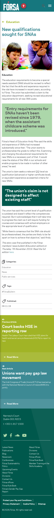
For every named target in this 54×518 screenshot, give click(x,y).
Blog (4, 453)
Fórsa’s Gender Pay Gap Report (12, 490)
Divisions (6, 476)
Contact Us (7, 479)
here (11, 252)
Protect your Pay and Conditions (17, 500)
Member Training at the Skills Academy (39, 465)
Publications (7, 450)
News (4, 272)
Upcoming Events (9, 469)
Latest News (7, 447)
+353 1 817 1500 (14, 424)
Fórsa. (12, 510)
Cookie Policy (29, 504)
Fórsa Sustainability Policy (11, 465)
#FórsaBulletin (8, 291)
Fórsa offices (8, 482)
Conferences (7, 460)
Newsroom (7, 457)
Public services (8, 276)
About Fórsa (7, 472)
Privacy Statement (11, 504)
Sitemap (42, 504)
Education (6, 267)
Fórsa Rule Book (9, 485)
